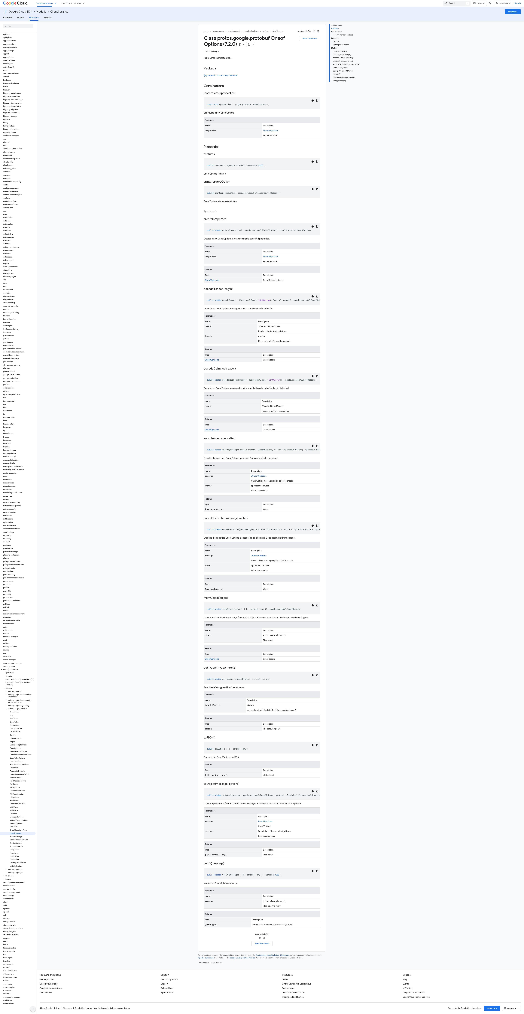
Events (406, 984)
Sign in (518, 3)
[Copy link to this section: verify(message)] (227, 863)
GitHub (285, 979)
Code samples (288, 988)
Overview (7, 17)
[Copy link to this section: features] (217, 154)
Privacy (57, 1008)
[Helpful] (314, 31)
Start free (512, 12)
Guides (20, 17)
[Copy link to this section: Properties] (223, 147)
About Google (46, 1008)
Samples (48, 17)
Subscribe (492, 1008)
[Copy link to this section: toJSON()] (218, 737)
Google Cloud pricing (48, 984)
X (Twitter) (407, 988)
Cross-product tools (71, 3)
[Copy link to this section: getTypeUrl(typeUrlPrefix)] (238, 668)
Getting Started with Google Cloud (296, 984)
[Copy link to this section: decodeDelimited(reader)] (238, 368)
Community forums (169, 979)
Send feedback (310, 38)
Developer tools (234, 31)
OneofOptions (212, 280)
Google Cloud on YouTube (414, 992)
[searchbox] (18, 26)
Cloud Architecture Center (293, 992)
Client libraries (59, 11)
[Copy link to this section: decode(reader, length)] (235, 289)
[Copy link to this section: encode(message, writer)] (238, 438)
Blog (405, 979)
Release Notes (167, 988)
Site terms (67, 1008)
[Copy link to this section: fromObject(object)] (231, 598)
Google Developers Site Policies (242, 958)
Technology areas (44, 3)
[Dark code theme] (312, 100)
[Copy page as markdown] (248, 44)
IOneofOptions (270, 130)
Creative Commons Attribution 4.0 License (272, 955)
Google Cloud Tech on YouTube (416, 997)
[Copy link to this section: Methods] (221, 212)
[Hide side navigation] (33, 1009)
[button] (18, 669)
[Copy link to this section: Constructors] (227, 86)
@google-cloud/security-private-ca (220, 75)
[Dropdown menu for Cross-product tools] (84, 3)
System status (167, 992)
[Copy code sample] (317, 100)
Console (481, 3)
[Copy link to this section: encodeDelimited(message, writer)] (250, 518)
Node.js (41, 11)
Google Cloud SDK (20, 11)
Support (164, 984)
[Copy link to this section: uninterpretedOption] (233, 182)
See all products (47, 979)
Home (206, 31)
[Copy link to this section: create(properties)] (230, 219)
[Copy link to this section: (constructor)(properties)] (238, 93)
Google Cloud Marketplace (51, 988)
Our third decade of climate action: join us (112, 1008)
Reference (34, 17)
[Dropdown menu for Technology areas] (56, 3)
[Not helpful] (318, 31)
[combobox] (457, 3)
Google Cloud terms (83, 1008)
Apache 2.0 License (206, 958)
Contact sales (46, 992)
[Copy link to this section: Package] (219, 68)
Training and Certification (293, 997)
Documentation (218, 31)
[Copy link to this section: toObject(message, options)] (242, 784)
